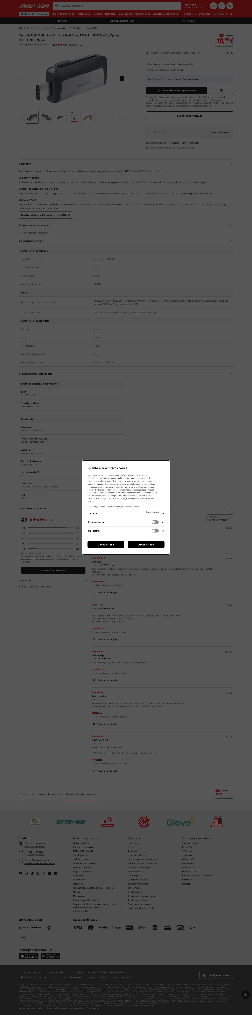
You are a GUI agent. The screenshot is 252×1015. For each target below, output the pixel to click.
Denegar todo (106, 544)
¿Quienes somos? (113, 507)
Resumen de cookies (130, 507)
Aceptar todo (146, 544)
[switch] (155, 522)
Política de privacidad (96, 507)
